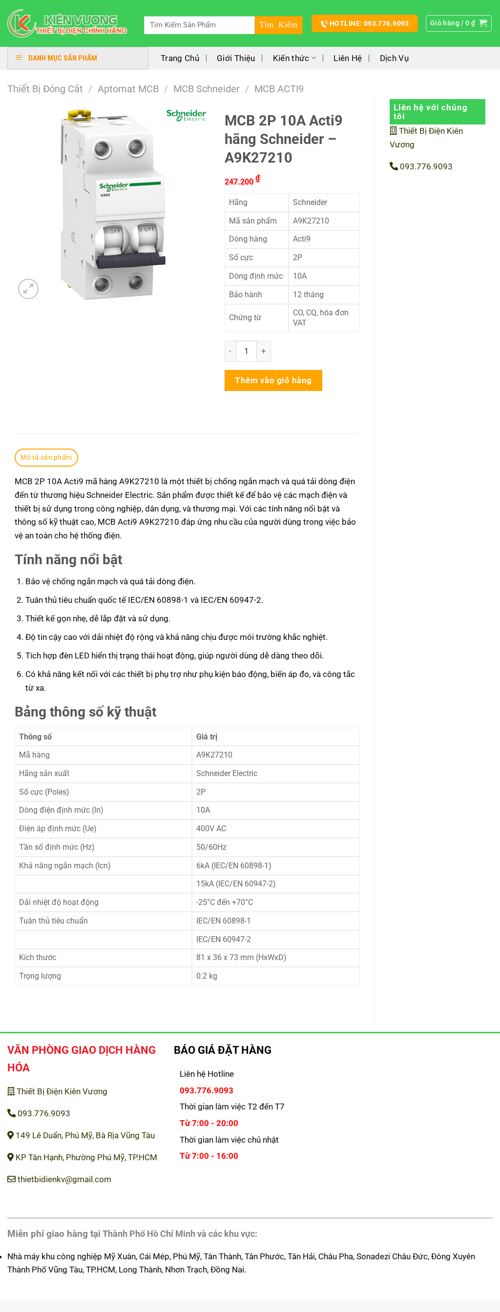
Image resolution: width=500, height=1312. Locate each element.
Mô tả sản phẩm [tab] (46, 457)
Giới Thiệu (236, 58)
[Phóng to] (28, 289)
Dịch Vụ (394, 58)
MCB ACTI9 (279, 89)
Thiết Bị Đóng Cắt (45, 89)
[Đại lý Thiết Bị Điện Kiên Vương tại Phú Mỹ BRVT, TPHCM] (67, 23)
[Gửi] (279, 25)
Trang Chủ (180, 58)
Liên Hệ (347, 58)
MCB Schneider (206, 89)
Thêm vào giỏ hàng (273, 380)
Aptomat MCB (128, 89)
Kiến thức (291, 58)
